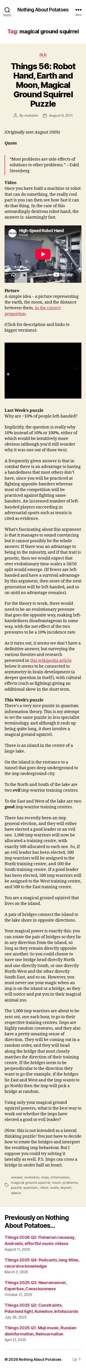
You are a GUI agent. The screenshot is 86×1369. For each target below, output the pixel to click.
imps (45, 1177)
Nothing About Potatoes (43, 9)
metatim (31, 115)
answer (16, 1177)
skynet (65, 1187)
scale (54, 1187)
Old (43, 55)
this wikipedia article (51, 660)
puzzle (16, 1187)
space (16, 1193)
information (60, 1177)
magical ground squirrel (30, 1182)
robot (44, 1187)
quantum (30, 1187)
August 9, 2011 (60, 115)
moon (56, 1182)
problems (70, 1182)
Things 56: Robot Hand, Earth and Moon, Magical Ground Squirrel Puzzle (43, 85)
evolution (31, 1177)
